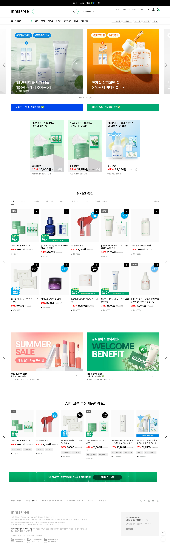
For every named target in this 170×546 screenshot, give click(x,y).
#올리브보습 (66, 452)
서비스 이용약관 (16, 501)
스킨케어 (24, 201)
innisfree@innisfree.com (25, 522)
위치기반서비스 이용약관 (75, 501)
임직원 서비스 (102, 501)
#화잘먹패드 (27, 450)
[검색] (74, 11)
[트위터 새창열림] (140, 500)
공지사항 (90, 501)
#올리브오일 (76, 452)
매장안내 (146, 21)
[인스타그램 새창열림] (149, 500)
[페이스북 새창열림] (145, 500)
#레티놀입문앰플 (150, 452)
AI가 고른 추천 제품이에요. (85, 403)
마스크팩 (49, 201)
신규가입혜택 (116, 21)
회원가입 (125, 9)
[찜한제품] (149, 9)
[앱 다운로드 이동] (157, 500)
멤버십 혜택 (127, 21)
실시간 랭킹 (85, 193)
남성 (86, 201)
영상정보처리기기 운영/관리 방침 (52, 501)
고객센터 (133, 9)
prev (4, 261)
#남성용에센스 (117, 452)
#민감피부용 (128, 452)
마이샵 (155, 21)
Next (165, 65)
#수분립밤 (40, 450)
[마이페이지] (153, 9)
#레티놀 (139, 452)
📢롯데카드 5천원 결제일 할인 (84, 3)
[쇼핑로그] (163, 533)
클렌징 (62, 201)
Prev (4, 65)
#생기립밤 (49, 450)
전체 (12, 201)
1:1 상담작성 (129, 529)
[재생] (90, 98)
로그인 (117, 9)
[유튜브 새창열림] (153, 500)
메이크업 (74, 201)
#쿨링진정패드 (16, 450)
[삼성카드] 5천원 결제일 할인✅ (29, 107)
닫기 (99, 3)
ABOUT (142, 9)
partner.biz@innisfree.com (56, 522)
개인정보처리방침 (31, 501)
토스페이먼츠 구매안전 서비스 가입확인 (21, 531)
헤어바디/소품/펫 (101, 201)
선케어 (36, 201)
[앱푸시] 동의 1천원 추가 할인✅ (106, 107)
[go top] (163, 539)
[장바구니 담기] (60, 169)
